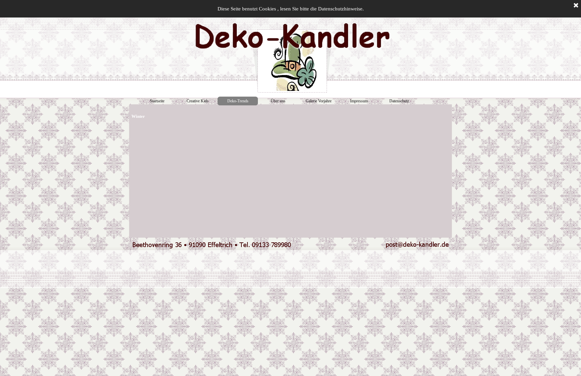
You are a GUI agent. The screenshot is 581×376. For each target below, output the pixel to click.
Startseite (157, 101)
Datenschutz (399, 101)
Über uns (278, 101)
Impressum (359, 101)
